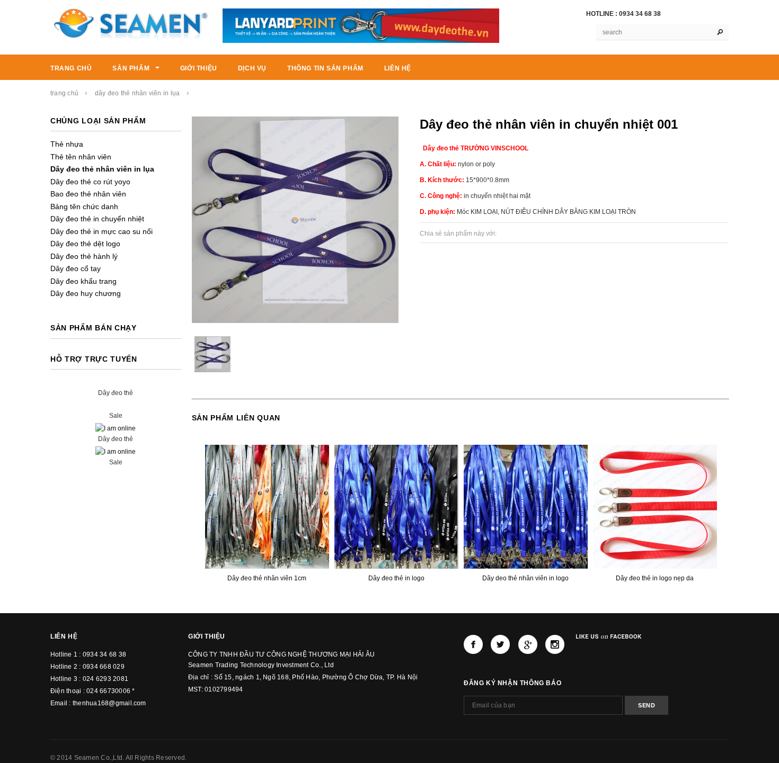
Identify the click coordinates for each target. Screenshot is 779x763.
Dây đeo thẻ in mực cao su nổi (101, 231)
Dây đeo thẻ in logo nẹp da (655, 578)
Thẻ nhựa (66, 144)
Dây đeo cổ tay (75, 268)
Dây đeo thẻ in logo (396, 578)
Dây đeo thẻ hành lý (84, 256)
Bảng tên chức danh (84, 206)
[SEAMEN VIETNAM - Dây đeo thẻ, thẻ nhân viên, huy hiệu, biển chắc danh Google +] (527, 644)
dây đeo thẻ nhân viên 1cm (266, 578)
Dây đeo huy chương (85, 293)
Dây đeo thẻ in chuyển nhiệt (97, 218)
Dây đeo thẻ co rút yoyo (90, 181)
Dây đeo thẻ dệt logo (85, 243)
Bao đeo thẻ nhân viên (88, 194)
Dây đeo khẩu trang (83, 281)
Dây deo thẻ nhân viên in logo (525, 578)
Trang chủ (64, 93)
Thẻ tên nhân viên (80, 156)
